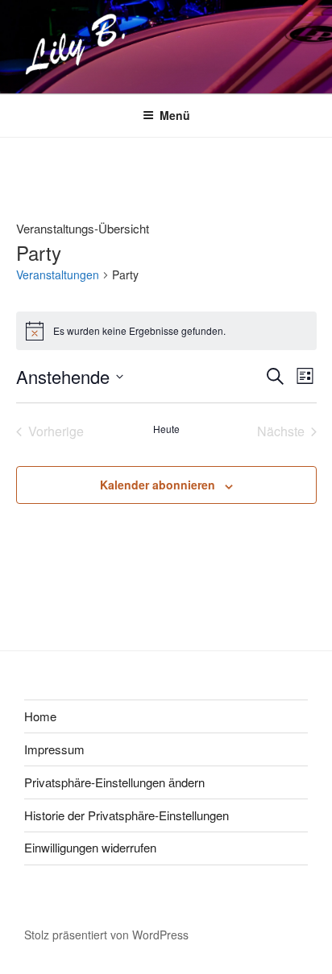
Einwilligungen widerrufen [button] (90, 847)
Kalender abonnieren (157, 485)
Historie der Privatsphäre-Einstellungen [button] (126, 815)
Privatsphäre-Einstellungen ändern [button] (114, 782)
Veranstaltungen (57, 275)
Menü (175, 115)
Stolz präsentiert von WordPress (106, 935)
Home (40, 716)
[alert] (166, 331)
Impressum (54, 749)
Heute (166, 429)
